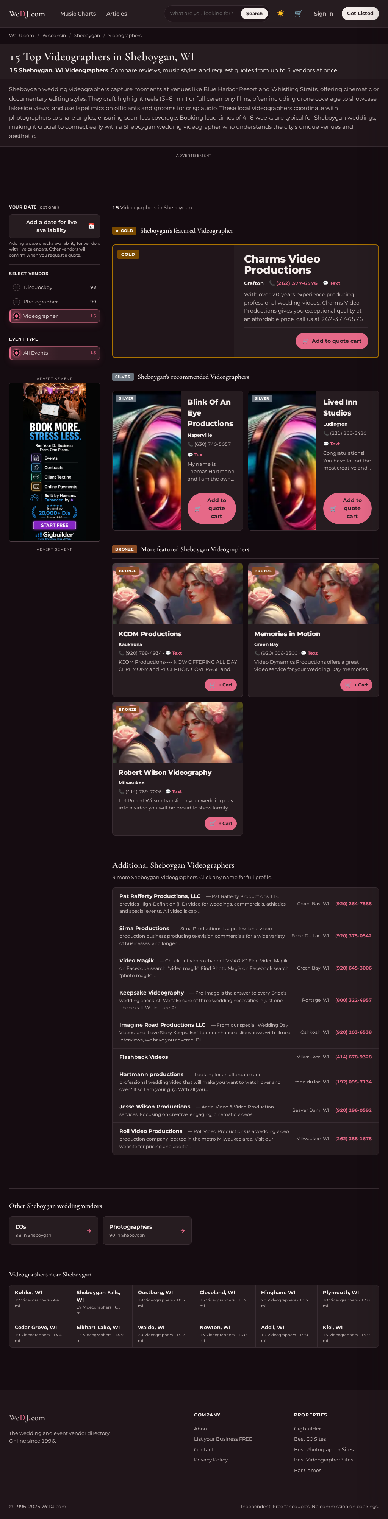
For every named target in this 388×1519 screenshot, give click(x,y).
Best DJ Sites (310, 1439)
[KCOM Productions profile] (178, 593)
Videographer (40, 316)
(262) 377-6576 (297, 283)
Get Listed (360, 13)
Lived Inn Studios (340, 407)
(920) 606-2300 (279, 653)
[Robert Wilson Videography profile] (178, 732)
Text (332, 283)
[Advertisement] (194, 176)
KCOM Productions (150, 634)
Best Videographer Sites (323, 1460)
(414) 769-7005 (143, 791)
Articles (116, 13)
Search (254, 13)
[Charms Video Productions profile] (173, 301)
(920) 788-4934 (143, 653)
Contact (203, 1449)
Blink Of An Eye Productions (210, 413)
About (201, 1429)
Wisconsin (54, 35)
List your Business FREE (223, 1439)
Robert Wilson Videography (165, 772)
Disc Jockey (37, 287)
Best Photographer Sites (324, 1449)
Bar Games (307, 1470)
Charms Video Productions (282, 265)
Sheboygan (87, 35)
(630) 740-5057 (212, 444)
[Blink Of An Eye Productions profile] (147, 460)
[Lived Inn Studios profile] (282, 460)
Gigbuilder (307, 1429)
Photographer (40, 302)
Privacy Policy (211, 1460)
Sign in (323, 13)
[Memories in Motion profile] (313, 593)
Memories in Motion (287, 634)
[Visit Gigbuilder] (54, 462)
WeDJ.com (21, 35)
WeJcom (27, 14)
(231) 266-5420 (348, 433)
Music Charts (78, 13)
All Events (35, 353)
